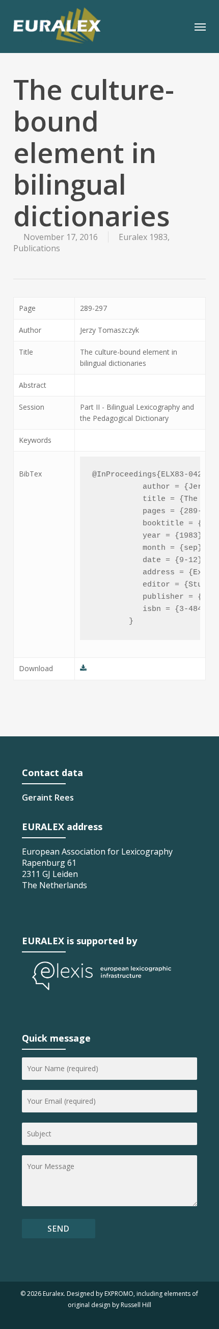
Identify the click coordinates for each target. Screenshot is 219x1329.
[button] (200, 26)
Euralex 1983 (143, 237)
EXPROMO (118, 1293)
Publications (36, 248)
